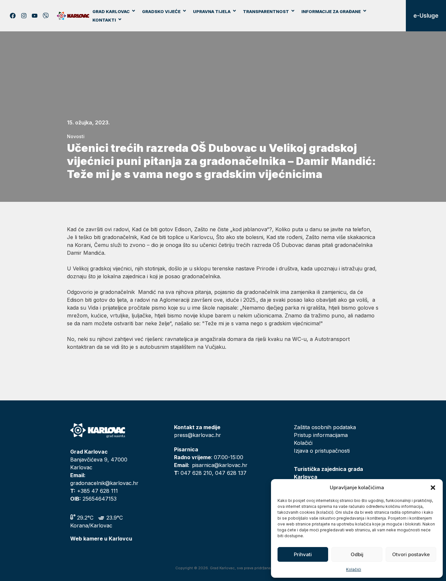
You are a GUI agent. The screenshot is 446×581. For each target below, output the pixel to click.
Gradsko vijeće (161, 11)
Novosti (76, 136)
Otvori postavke (411, 554)
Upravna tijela (212, 11)
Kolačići (353, 569)
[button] (433, 487)
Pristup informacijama (321, 435)
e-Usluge (425, 15)
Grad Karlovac (111, 11)
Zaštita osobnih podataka (325, 427)
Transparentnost (266, 11)
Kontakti (104, 20)
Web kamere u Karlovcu (101, 538)
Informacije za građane (331, 11)
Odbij (357, 554)
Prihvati (303, 554)
